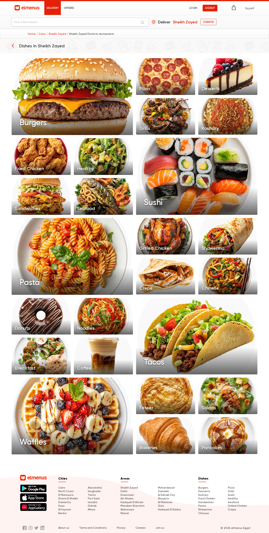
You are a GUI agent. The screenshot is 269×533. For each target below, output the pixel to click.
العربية (249, 8)
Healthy (233, 498)
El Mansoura (65, 494)
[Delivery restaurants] (13, 46)
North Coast (66, 491)
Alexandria (95, 487)
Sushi (231, 494)
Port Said (93, 498)
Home (32, 33)
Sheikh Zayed (129, 487)
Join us (160, 527)
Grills (231, 491)
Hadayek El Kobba (169, 509)
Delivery (52, 8)
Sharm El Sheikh (68, 498)
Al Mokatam (165, 502)
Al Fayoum (64, 509)
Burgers (203, 487)
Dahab (92, 505)
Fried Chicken (206, 498)
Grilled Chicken (237, 505)
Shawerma (205, 509)
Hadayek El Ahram (132, 502)
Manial (125, 513)
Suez (61, 505)
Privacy (121, 527)
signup (210, 7)
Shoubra (163, 498)
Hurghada (94, 491)
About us (63, 527)
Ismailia (92, 502)
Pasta (202, 505)
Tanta (92, 494)
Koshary (203, 494)
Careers (140, 527)
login (193, 7)
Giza (161, 505)
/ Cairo (41, 33)
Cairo (61, 487)
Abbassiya (127, 509)
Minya (91, 509)
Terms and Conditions (93, 527)
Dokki (124, 491)
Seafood (233, 502)
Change (208, 21)
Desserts (204, 491)
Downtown (127, 494)
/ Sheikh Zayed (56, 33)
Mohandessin (166, 487)
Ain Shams (127, 498)
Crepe (232, 509)
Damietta (64, 502)
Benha (62, 513)
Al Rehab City (166, 494)
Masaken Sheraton (133, 505)
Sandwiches (206, 502)
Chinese (203, 513)
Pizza (231, 487)
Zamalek (163, 491)
